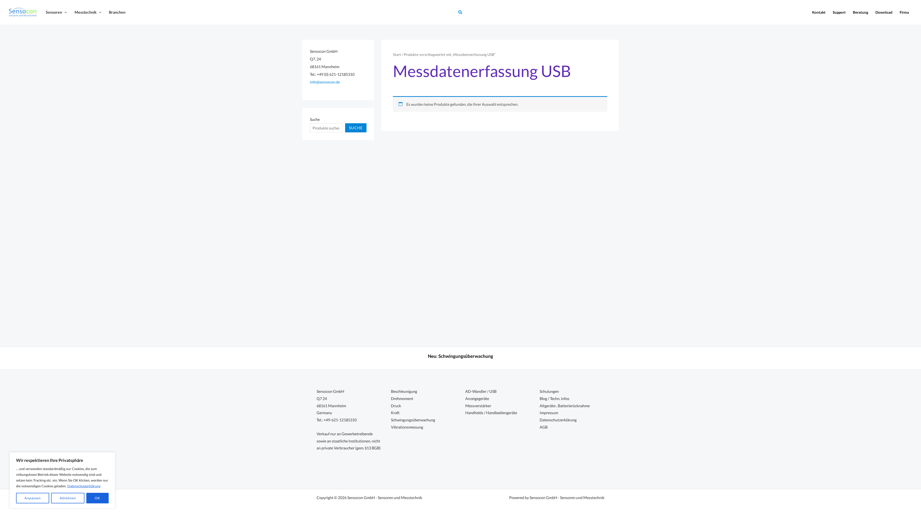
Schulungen (549, 391)
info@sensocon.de (325, 82)
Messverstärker (478, 405)
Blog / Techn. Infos (554, 398)
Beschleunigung (404, 391)
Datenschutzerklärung (83, 486)
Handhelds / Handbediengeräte (491, 412)
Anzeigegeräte (477, 398)
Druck (396, 405)
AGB (544, 427)
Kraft (395, 412)
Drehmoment (402, 398)
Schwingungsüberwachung (465, 356)
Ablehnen (68, 498)
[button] (64, 12)
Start (397, 54)
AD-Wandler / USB (480, 391)
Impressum (549, 412)
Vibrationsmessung (407, 427)
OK (97, 498)
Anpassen (32, 498)
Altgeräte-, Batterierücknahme (565, 405)
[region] (62, 480)
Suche (315, 119)
